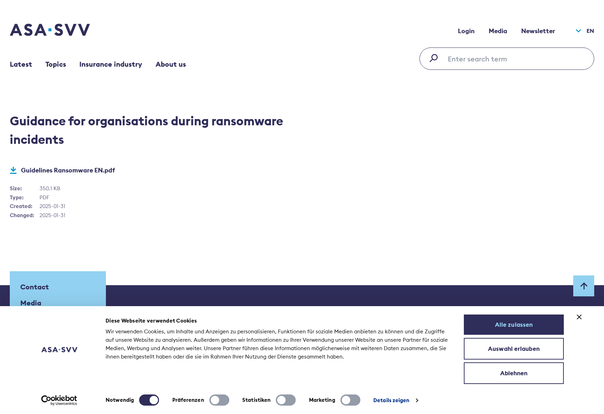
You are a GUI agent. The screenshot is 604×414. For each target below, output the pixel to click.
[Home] (62, 31)
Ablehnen (514, 373)
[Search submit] (435, 58)
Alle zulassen (514, 324)
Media (498, 31)
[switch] (219, 400)
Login (466, 31)
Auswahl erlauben (514, 349)
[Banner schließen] (579, 317)
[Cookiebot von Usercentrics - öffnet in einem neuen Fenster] (59, 400)
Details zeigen (391, 400)
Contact (34, 286)
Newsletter (538, 31)
